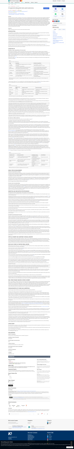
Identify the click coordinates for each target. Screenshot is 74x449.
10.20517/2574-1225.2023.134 (12, 13)
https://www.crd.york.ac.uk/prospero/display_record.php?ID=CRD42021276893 (32, 303)
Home (9, 2)
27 (32, 217)
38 (41, 260)
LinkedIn (50, 422)
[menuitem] (9, 2)
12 (37, 126)
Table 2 (40, 82)
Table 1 (16, 57)
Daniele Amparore (25, 11)
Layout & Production (31, 436)
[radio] (21, 376)
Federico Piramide (18, 11)
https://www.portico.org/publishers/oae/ (38, 428)
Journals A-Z (30, 434)
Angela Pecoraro (11, 11)
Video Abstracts (30, 438)
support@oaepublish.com (32, 411)
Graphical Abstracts (31, 437)
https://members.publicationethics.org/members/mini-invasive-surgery (19, 427)
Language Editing (30, 435)
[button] (46, 8)
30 (15, 226)
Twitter (50, 423)
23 (34, 216)
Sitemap (29, 423)
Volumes (32, 2)
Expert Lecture (30, 439)
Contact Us (29, 422)
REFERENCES (11, 356)
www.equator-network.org (44, 306)
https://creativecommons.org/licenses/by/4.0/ (18, 397)
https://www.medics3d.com (12, 130)
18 (27, 132)
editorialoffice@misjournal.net (13, 423)
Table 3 (9, 150)
